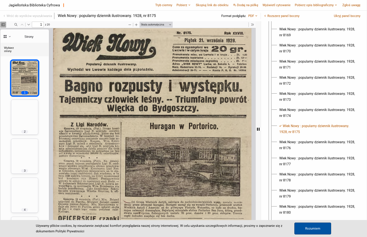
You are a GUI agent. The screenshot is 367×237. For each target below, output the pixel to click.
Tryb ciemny (163, 5)
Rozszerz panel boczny (283, 16)
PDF (251, 16)
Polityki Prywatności (69, 231)
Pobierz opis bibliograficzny (314, 5)
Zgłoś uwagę (351, 5)
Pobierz (181, 5)
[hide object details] (258, 129)
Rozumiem (312, 228)
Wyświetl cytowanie (277, 5)
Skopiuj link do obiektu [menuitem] (212, 5)
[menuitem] (318, 32)
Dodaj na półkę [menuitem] (247, 5)
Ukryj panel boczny (347, 16)
